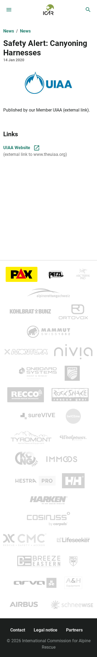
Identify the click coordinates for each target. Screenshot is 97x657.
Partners (74, 630)
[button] (48, 82)
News (8, 31)
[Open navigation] (9, 9)
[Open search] (88, 9)
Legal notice (45, 630)
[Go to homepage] (48, 9)
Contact (17, 630)
